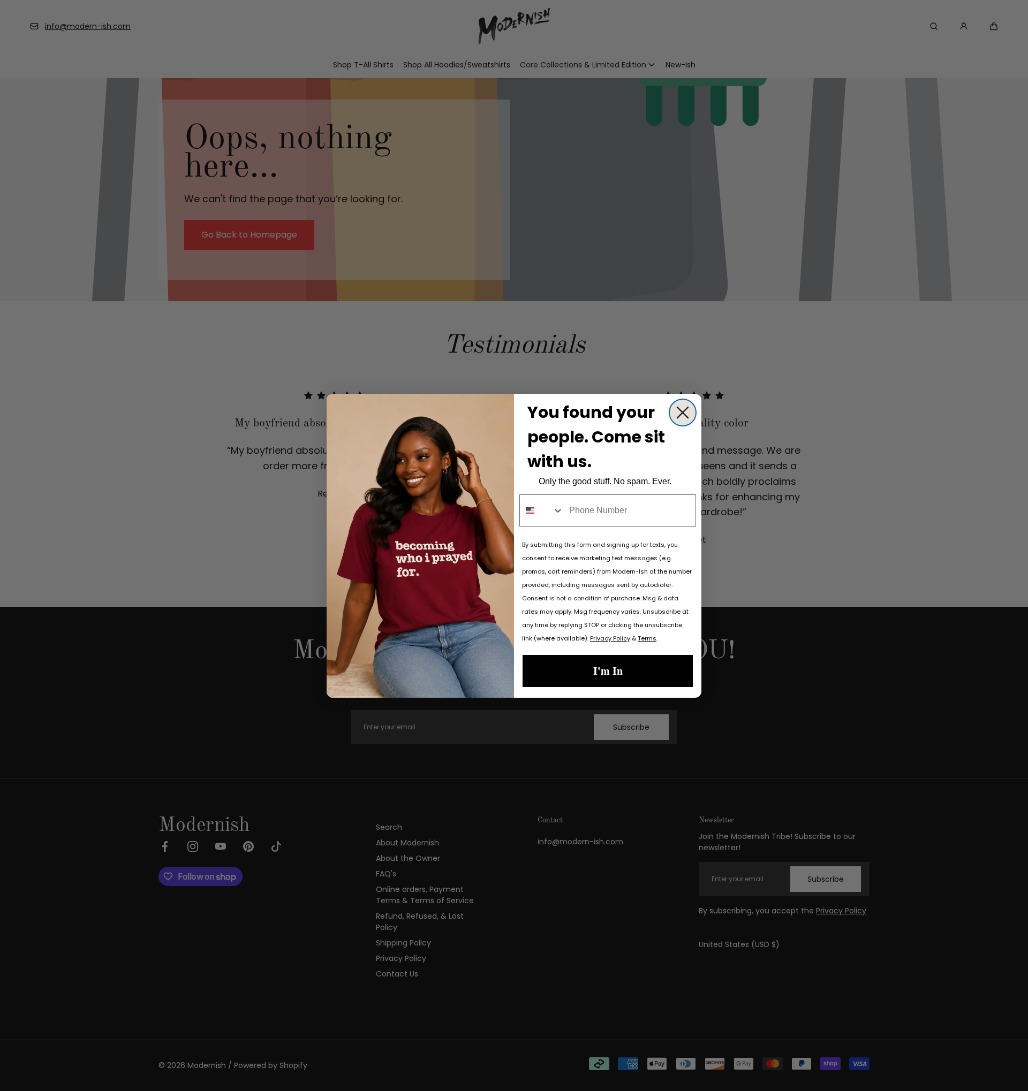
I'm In (608, 670)
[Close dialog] (682, 412)
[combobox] (542, 510)
